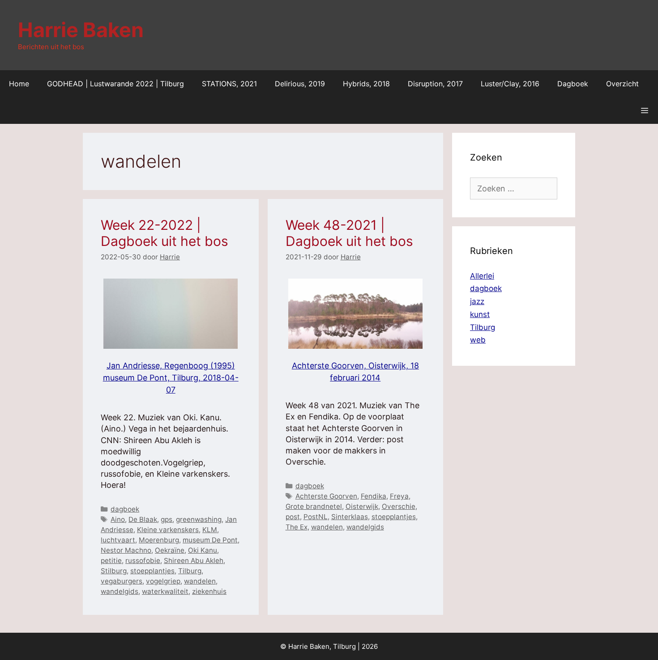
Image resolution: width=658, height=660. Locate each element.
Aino (118, 519)
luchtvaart (118, 540)
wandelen (200, 581)
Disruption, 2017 (435, 83)
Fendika (373, 496)
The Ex (297, 527)
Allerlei (482, 275)
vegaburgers (121, 581)
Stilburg (114, 571)
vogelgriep (163, 581)
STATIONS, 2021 (229, 83)
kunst (480, 314)
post (293, 516)
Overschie (398, 506)
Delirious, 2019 (300, 83)
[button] (644, 110)
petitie (111, 560)
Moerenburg (159, 540)
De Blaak (142, 519)
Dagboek (572, 83)
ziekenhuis (209, 591)
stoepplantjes (152, 571)
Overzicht (622, 83)
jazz (477, 301)
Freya (399, 496)
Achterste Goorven (326, 496)
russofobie (142, 560)
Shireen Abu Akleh (193, 560)
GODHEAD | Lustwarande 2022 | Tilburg (115, 83)
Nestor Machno (126, 550)
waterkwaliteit (165, 591)
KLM (209, 529)
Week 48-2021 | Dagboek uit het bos (349, 233)
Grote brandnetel (314, 506)
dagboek (125, 509)
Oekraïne (169, 550)
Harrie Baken (81, 29)
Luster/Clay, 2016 (510, 83)
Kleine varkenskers (168, 529)
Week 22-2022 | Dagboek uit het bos (164, 233)
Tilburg (189, 571)
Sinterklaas (349, 516)
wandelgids (119, 591)
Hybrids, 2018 (366, 83)
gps (166, 519)
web (478, 339)
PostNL (315, 516)
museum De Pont (210, 540)
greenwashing (199, 519)
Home (19, 83)
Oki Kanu (202, 550)
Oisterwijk (362, 506)
